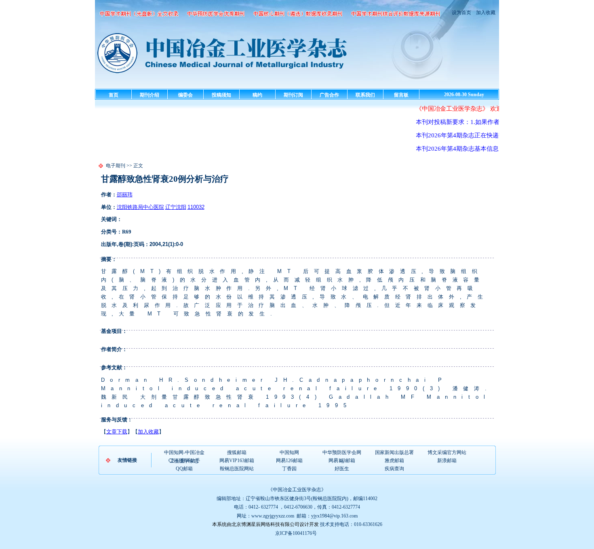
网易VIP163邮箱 (236, 460)
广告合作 (329, 95)
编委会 (185, 95)
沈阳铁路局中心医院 (140, 207)
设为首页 (461, 12)
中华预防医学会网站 (341, 453)
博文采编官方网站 (447, 452)
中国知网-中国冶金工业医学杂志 (184, 453)
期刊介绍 (149, 95)
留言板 (401, 95)
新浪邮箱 (447, 460)
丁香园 (289, 468)
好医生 (342, 468)
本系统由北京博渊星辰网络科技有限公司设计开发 (265, 524)
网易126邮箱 (289, 460)
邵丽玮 (125, 194)
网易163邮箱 (342, 460)
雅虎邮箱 (394, 460)
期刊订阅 (293, 95)
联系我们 (365, 95)
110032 (195, 207)
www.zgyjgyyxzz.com (272, 516)
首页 (113, 95)
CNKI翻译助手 (184, 460)
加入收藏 (485, 12)
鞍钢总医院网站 (237, 468)
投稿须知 (221, 95)
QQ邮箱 (184, 468)
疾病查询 (394, 468)
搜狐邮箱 (236, 452)
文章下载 (116, 432)
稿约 (257, 95)
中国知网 (289, 452)
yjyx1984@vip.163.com (334, 516)
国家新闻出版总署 (394, 452)
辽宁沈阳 (175, 207)
